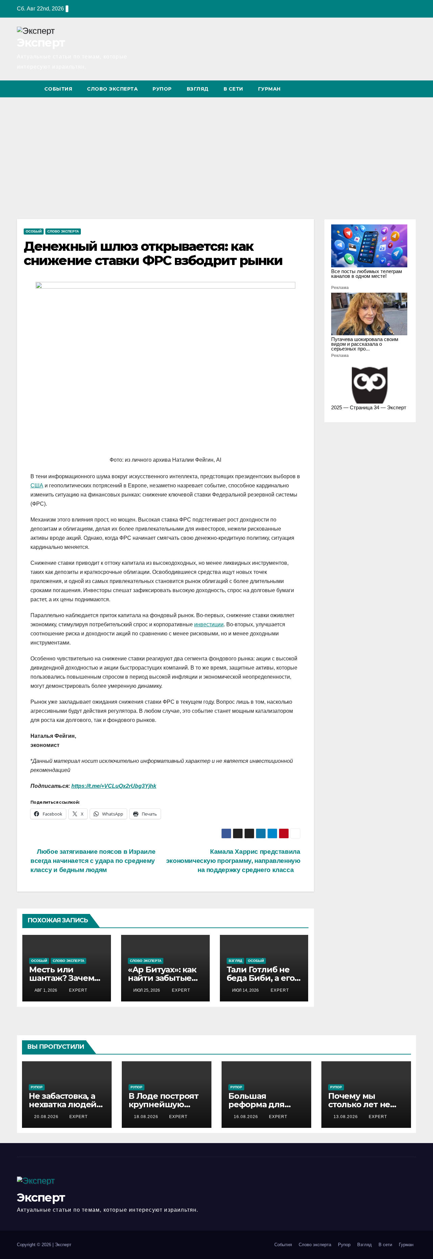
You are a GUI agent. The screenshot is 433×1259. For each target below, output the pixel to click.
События (58, 89)
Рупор (162, 89)
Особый (34, 231)
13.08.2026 (346, 1116)
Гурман (269, 89)
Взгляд (198, 89)
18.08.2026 (147, 1116)
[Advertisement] (216, 148)
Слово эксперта (112, 89)
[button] (398, 89)
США (36, 485)
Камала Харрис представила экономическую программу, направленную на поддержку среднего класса (233, 860)
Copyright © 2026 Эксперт (44, 1244)
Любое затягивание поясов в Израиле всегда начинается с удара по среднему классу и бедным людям (92, 860)
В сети (233, 89)
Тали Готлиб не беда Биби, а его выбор (261, 978)
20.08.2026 (47, 1116)
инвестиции (209, 624)
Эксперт (41, 42)
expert (77, 990)
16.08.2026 (246, 1116)
